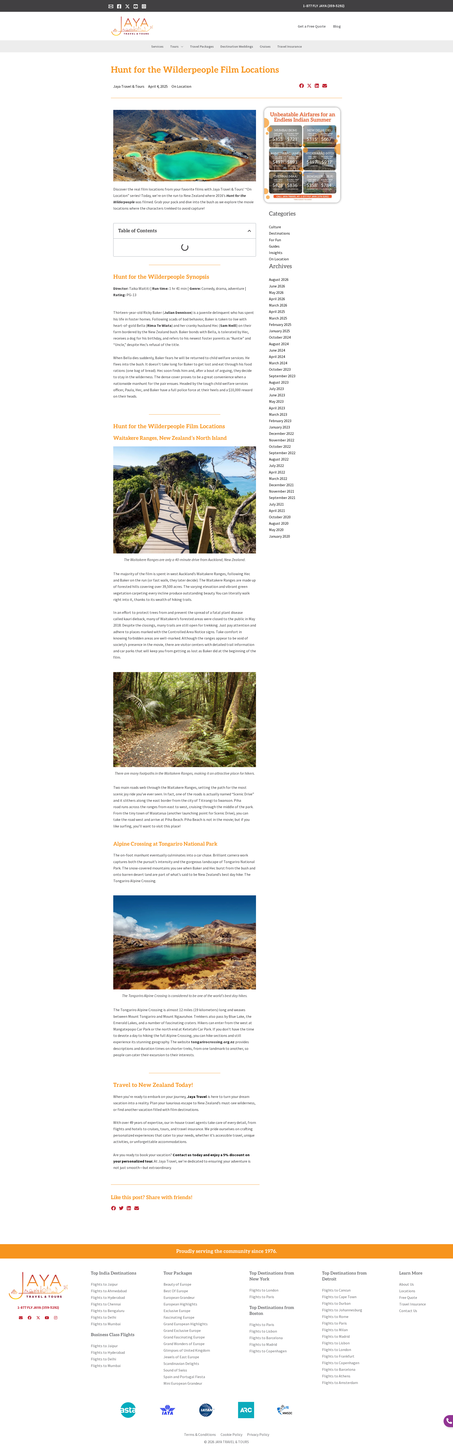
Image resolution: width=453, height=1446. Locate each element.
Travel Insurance (412, 1304)
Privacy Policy (258, 1434)
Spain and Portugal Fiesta (184, 1376)
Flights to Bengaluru (107, 1310)
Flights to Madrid (263, 1344)
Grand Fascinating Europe (184, 1337)
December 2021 (281, 484)
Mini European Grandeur (183, 1383)
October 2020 (280, 517)
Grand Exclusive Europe (182, 1330)
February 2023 (280, 420)
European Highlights (180, 1304)
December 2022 (281, 433)
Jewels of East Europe (181, 1357)
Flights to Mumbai (106, 1323)
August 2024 (279, 343)
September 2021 (282, 497)
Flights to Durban (336, 1303)
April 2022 (277, 472)
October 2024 (280, 337)
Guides (274, 246)
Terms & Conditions (200, 1434)
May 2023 (276, 401)
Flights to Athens (336, 1376)
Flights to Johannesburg (342, 1310)
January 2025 (279, 330)
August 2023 (279, 382)
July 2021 (276, 504)
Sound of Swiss (175, 1370)
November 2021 (281, 491)
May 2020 (276, 529)
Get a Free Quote (312, 26)
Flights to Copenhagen (268, 1351)
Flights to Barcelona (266, 1337)
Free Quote (408, 1297)
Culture (275, 226)
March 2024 (278, 363)
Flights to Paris (261, 1296)
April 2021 (277, 510)
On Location (181, 86)
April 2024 (277, 356)
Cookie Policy (231, 1434)
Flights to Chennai (106, 1304)
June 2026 (277, 286)
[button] (181, 46)
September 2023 (282, 376)
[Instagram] (144, 6)
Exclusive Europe (177, 1310)
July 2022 (276, 465)
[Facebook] (119, 6)
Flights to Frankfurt (338, 1356)
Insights (275, 252)
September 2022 (282, 452)
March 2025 (278, 318)
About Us (406, 1284)
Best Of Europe (176, 1290)
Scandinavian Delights (181, 1363)
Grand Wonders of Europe (184, 1343)
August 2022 (279, 459)
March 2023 (278, 414)
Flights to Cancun (336, 1290)
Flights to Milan (335, 1329)
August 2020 (279, 523)
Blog (337, 26)
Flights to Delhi (103, 1317)
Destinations (279, 233)
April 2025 (277, 311)
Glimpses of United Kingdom (187, 1350)
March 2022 (278, 478)
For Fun (275, 239)
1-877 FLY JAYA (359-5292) (38, 1307)
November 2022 (281, 440)
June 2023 (277, 395)
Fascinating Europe (179, 1317)
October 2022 (280, 446)
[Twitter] (127, 6)
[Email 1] (111, 6)
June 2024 (277, 350)
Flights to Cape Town (339, 1296)
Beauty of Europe (177, 1284)
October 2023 (280, 369)
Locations (407, 1290)
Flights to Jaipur (104, 1284)
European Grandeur (179, 1297)
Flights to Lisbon (263, 1331)
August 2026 (279, 279)
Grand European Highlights (186, 1323)
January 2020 (279, 536)
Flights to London (263, 1290)
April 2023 (277, 408)
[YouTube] (135, 6)
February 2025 (280, 324)
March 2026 (278, 305)
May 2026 (276, 292)
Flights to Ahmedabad (109, 1290)
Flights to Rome (335, 1316)
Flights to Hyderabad (108, 1297)
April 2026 (277, 298)
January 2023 (279, 427)
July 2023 (276, 388)
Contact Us (408, 1310)
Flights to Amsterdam (340, 1382)
